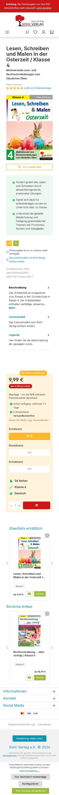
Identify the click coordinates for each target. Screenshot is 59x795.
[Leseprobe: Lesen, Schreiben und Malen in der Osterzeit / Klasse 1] (29, 594)
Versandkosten (10, 755)
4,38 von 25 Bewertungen (37, 88)
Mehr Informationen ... (29, 771)
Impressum (44, 724)
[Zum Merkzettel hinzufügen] (47, 535)
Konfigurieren (30, 783)
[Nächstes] (52, 563)
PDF (29, 452)
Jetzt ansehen (44, 7)
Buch (29, 435)
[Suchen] (27, 32)
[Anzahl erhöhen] (19, 505)
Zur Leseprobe (31, 166)
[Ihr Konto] (43, 32)
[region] (29, 6)
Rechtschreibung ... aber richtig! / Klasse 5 (28, 653)
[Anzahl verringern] (11, 505)
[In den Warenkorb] (36, 505)
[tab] (29, 299)
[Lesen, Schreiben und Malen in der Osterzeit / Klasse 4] (29, 127)
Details (40, 593)
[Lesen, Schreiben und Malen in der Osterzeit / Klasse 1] (29, 552)
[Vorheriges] (7, 563)
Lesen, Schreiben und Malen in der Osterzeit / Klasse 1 (28, 575)
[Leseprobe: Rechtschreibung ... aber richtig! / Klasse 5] (29, 677)
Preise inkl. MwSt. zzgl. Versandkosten (29, 420)
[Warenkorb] (52, 32)
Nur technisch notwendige (30, 776)
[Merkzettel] (35, 32)
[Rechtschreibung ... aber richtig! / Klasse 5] (29, 631)
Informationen (15, 691)
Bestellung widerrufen (29, 738)
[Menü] (7, 32)
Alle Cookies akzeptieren (30, 790)
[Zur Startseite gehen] (29, 20)
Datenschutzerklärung (21, 724)
